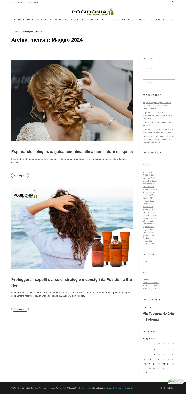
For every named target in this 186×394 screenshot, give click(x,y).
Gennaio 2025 (149, 212)
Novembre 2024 (150, 218)
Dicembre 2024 (149, 215)
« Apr (145, 373)
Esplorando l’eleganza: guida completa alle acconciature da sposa (72, 152)
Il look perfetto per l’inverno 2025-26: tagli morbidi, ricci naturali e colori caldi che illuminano (159, 139)
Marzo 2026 (148, 172)
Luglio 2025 (148, 195)
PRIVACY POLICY (166, 388)
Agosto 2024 (148, 227)
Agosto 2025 (148, 192)
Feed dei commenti (151, 285)
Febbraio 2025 (149, 209)
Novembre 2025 (150, 184)
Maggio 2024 (148, 235)
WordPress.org (149, 288)
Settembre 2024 (150, 224)
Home (16, 32)
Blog (145, 262)
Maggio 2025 (148, 201)
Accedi (146, 280)
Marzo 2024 (148, 241)
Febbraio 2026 (149, 175)
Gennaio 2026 (149, 178)
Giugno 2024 (148, 232)
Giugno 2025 (148, 198)
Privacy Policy (85, 388)
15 (154, 359)
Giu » (151, 373)
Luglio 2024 (148, 229)
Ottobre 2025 (148, 186)
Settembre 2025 (150, 189)
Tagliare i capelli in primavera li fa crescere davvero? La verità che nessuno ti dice (157, 105)
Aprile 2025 (148, 204)
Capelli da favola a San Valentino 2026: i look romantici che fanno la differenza (157, 115)
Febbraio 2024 (149, 244)
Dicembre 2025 (149, 181)
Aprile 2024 (148, 238)
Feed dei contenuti (151, 283)
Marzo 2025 (148, 207)
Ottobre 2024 (148, 221)
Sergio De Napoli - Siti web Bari (120, 388)
